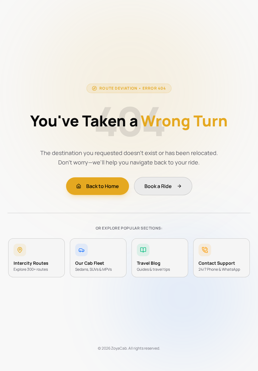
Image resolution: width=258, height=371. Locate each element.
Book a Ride (158, 186)
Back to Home (102, 186)
